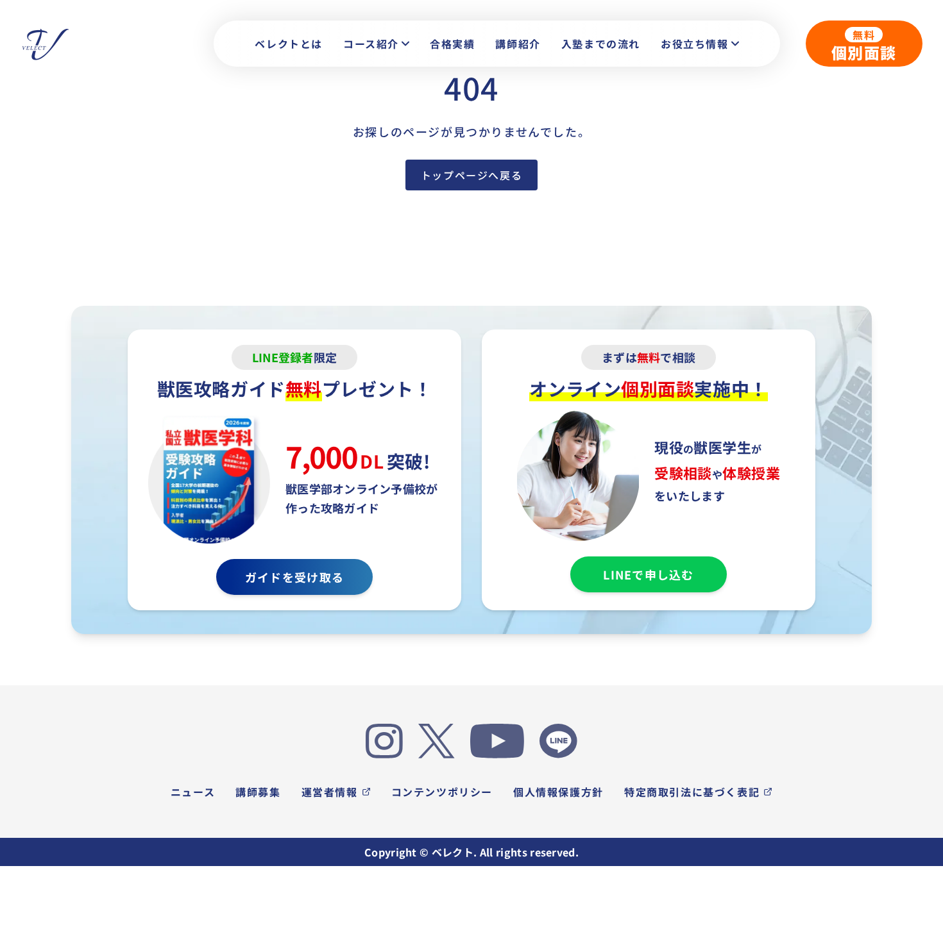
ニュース (193, 791)
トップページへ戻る (471, 175)
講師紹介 (517, 43)
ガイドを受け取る (294, 577)
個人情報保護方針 (558, 791)
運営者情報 (330, 791)
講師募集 (257, 791)
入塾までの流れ (600, 43)
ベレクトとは (289, 43)
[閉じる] (920, 921)
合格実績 (452, 43)
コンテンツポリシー (442, 791)
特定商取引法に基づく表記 (692, 791)
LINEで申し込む (648, 574)
